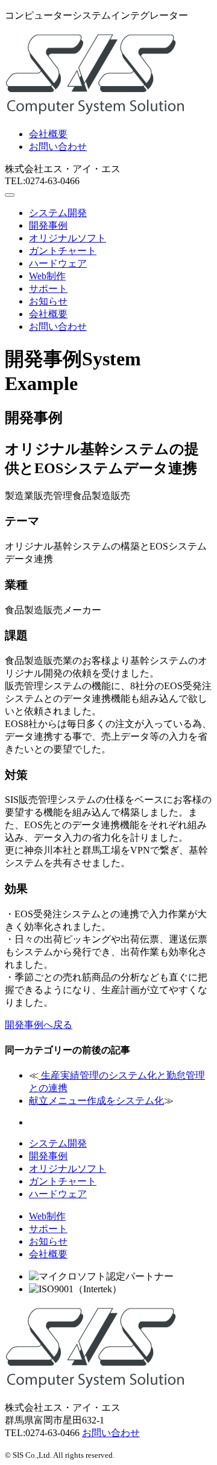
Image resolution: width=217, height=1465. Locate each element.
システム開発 (58, 213)
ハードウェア (58, 263)
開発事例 (48, 225)
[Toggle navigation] (9, 195)
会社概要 (48, 134)
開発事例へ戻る (38, 1025)
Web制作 (47, 276)
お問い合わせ (58, 146)
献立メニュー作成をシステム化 (96, 1100)
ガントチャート (62, 251)
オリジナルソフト (67, 238)
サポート (48, 288)
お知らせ (48, 301)
